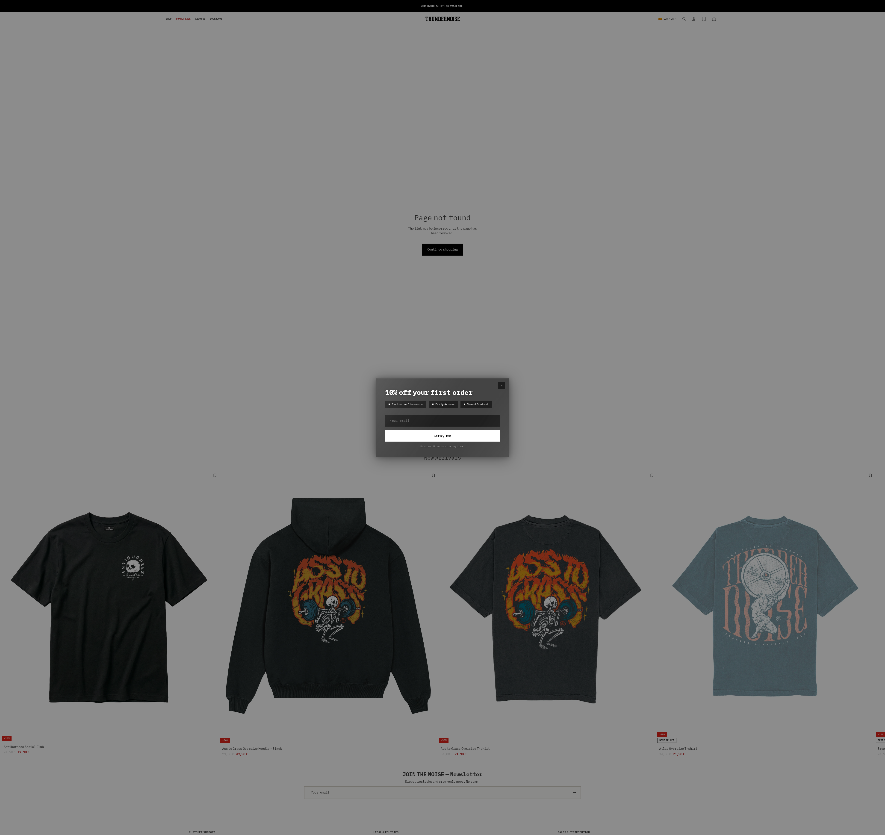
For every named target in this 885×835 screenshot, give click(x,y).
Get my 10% (442, 436)
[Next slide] (880, 6)
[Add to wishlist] (215, 475)
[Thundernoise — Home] (442, 19)
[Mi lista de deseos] (704, 19)
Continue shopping (442, 249)
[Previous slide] (5, 6)
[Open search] (684, 19)
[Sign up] (574, 792)
